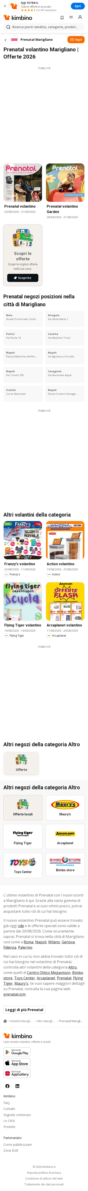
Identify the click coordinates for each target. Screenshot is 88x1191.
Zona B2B (10, 1150)
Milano (54, 941)
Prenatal (64, 977)
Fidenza (9, 947)
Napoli (40, 941)
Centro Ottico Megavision (48, 972)
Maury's (21, 983)
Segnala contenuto (17, 1115)
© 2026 (44, 1167)
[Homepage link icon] (5, 1021)
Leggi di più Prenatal (24, 1009)
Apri (78, 6)
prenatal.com (14, 994)
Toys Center (24, 977)
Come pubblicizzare (17, 1144)
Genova (68, 941)
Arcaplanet (46, 977)
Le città (9, 1120)
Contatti (9, 1109)
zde (21, 925)
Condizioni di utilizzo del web (44, 1178)
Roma (28, 941)
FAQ (6, 1103)
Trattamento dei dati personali (44, 1184)
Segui (78, 39)
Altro (72, 967)
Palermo (25, 947)
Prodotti (9, 1127)
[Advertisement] (44, 114)
